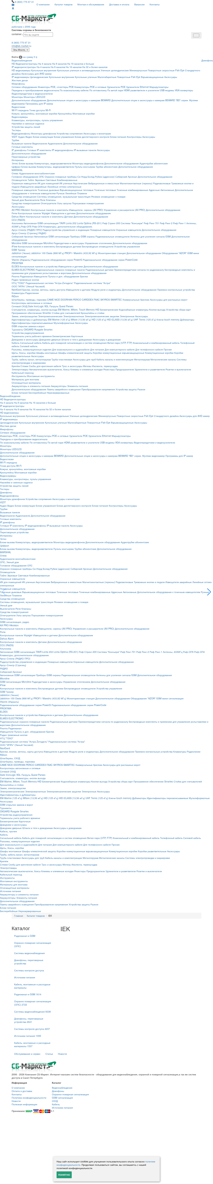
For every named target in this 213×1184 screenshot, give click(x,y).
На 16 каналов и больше (80, 63)
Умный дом (18, 200)
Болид (91, 176)
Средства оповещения (24, 196)
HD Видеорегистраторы (24, 63)
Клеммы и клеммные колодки (86, 369)
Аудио (21, 136)
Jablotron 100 (38, 253)
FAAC (97, 299)
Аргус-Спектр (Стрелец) (25, 233)
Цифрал (16, 166)
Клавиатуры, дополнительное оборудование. (68, 226)
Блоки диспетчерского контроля (92, 136)
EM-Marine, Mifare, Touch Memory (76, 309)
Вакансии (139, 4)
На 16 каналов (74, 67)
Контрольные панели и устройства (39, 266)
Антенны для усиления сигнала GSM (150, 236)
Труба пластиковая (61, 359)
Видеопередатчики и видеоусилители (32, 93)
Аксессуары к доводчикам (107, 339)
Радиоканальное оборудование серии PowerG (56, 259)
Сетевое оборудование (24, 87)
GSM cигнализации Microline (37, 243)
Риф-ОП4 (37, 226)
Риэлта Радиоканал (22, 276)
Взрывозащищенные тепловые (77, 190)
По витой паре (115, 90)
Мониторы (17, 97)
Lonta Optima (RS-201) (89, 223)
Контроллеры (134, 136)
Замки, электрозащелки (24, 316)
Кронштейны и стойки (92, 313)
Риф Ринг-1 (179, 223)
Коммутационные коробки (159, 352)
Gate (30, 306)
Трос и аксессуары (72, 366)
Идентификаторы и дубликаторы (29, 319)
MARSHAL (17, 170)
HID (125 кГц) (99, 319)
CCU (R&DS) (18, 219)
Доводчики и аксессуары (25, 339)
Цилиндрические (39, 77)
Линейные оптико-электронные (64, 186)
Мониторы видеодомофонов (88, 163)
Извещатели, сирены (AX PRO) (86, 210)
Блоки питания (118, 136)
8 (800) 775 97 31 (24, 1)
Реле (42, 200)
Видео (28, 136)
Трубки (15, 140)
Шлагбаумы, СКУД (10, 758)
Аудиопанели (55, 143)
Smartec (48, 329)
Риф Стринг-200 (111, 223)
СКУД (55, 1101)
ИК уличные (65, 183)
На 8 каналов (59, 63)
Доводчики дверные (50, 339)
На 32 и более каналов (94, 67)
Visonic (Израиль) (21, 259)
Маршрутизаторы (158, 87)
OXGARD (29, 329)
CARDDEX (87, 299)
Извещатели (40, 276)
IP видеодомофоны (62, 150)
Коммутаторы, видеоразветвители (53, 163)
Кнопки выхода (157, 309)
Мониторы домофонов (43, 133)
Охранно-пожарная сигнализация (70, 1094)
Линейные (70, 193)
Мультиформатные (64, 322)
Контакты (155, 4)
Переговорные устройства (26, 156)
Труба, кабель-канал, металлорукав (31, 359)
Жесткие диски (20, 80)
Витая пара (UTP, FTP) (119, 342)
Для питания (97, 349)
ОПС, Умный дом (9, 562)
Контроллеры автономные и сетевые (32, 303)
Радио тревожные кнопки (25, 279)
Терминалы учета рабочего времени (32, 336)
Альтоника (17, 223)
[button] (209, 592)
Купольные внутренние (43, 70)
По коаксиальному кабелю (74, 90)
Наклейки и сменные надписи (28, 123)
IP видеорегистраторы (24, 67)
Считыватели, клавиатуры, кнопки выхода (34, 309)
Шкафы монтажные (47, 352)
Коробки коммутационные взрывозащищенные (118, 352)
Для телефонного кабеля (149, 349)
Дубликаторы (187, 319)
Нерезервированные (58, 392)
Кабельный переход (23, 372)
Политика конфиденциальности (29, 1097)
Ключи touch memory (168, 319)
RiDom (15, 296)
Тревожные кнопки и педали (149, 582)
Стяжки (24, 366)
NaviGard (17, 289)
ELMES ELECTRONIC (23, 269)
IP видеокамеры (20, 77)
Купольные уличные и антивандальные (78, 70)
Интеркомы (18, 160)
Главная (18, 915)
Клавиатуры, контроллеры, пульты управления (37, 120)
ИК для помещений (48, 183)
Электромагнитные (73, 316)
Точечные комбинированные (132, 190)
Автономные (167, 190)
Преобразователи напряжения (98, 389)
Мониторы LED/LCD (34, 97)
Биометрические (109, 309)
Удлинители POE (116, 87)
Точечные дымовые (48, 190)
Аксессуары (170, 77)
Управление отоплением (98, 243)
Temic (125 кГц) (147, 319)
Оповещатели (19, 180)
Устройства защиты (126, 389)
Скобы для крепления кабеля (45, 366)
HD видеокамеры (21, 70)
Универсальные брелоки (135, 299)
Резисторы (109, 369)
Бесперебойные (37, 392)
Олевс (15, 173)
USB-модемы (167, 90)
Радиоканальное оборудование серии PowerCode (110, 259)
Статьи (49, 1053)
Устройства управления (127, 246)
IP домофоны (19, 150)
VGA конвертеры (184, 90)
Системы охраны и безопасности (31, 30)
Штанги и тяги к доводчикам (76, 339)
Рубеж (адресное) (105, 176)
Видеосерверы (20, 116)
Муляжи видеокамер (153, 455)
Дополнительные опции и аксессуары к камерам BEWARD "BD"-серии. (150, 100)
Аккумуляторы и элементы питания (31, 386)
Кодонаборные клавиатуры (133, 309)
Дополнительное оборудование (29, 100)
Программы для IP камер (39, 103)
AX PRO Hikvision (21, 210)
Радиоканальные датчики (99, 269)
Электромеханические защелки (102, 316)
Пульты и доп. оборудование (63, 276)
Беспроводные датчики (68, 246)
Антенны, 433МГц (172, 651)
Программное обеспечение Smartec (31, 313)
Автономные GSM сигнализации (51, 236)
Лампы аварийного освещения (64, 389)
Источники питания (10, 891)
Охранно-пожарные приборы (61, 176)
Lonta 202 (71, 223)
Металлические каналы (163, 359)
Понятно (64, 1174)
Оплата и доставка (22, 1091)
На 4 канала (44, 63)
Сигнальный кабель (31, 342)
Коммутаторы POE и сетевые (90, 87)
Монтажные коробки (84, 113)
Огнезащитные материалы (26, 382)
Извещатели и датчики (63, 213)
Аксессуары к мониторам (97, 133)
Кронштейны (65, 113)
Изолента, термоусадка (105, 366)
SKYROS (105, 299)
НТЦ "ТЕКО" (18, 283)
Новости (62, 1053)
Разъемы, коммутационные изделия (31, 349)
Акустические (80, 183)
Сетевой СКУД (19, 306)
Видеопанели (39, 143)
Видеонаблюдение (22, 60)
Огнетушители (48, 203)
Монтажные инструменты (41, 376)
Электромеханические (50, 316)
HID (97, 309)
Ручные (60, 193)
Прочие (168, 349)
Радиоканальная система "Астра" (92, 283)
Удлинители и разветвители (150, 369)
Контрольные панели (29, 213)
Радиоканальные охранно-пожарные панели (60, 269)
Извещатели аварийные (33, 186)
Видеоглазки (18, 106)
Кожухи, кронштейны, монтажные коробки (34, 113)
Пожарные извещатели (24, 190)
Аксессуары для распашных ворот (168, 299)
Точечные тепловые (105, 190)
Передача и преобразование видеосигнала (35, 90)
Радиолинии (32, 293)
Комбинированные (67, 180)
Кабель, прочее (8, 831)
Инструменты (19, 376)
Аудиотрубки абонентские (153, 163)
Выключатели (32, 200)
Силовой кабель (28, 346)
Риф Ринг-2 (166, 223)
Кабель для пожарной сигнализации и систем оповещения (74, 342)
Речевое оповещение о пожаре (108, 196)
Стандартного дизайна (166, 416)
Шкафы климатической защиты (75, 352)
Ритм (14, 213)
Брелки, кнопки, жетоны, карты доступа (43, 289)
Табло (31, 180)
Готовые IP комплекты (39, 150)
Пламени (82, 193)
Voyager (46, 213)
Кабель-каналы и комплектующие (115, 359)
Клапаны (51, 200)
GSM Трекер (18, 249)
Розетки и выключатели (178, 369)
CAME (50, 299)
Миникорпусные (138, 70)
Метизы (87, 366)
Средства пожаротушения (26, 203)
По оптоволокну (98, 90)
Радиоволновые (162, 183)
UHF (135, 319)
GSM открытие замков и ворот (28, 326)
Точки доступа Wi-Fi (40, 110)
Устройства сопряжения (70, 133)
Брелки (84, 276)
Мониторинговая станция (112, 253)
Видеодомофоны (21, 133)
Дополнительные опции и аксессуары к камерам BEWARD (79, 100)
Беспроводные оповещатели (97, 246)
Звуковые (40, 180)
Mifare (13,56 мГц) (81, 319)
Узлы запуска (64, 203)
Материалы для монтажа (25, 379)
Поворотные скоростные (161, 70)
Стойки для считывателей (66, 313)
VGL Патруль (51, 306)
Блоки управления (64, 136)
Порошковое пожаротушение (88, 203)
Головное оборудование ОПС (28, 176)
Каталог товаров (63, 4)
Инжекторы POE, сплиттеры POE (56, 87)
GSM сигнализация (62, 1097)
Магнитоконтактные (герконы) (136, 183)
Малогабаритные (107, 77)
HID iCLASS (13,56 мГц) (120, 319)
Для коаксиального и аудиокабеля (71, 349)
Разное (141, 389)
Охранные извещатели (24, 183)
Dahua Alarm (18, 216)
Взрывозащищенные (152, 77)
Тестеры (16, 130)
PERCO (77, 299)
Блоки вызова (26, 163)
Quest (62, 306)
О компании (43, 4)
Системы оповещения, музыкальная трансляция (64, 196)
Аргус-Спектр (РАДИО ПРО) (27, 229)
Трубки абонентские (107, 166)
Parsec (69, 306)
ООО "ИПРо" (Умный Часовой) (28, 286)
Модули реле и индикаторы (106, 289)
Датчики (68, 216)
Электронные (127, 316)
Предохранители (124, 369)
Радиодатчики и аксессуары (69, 243)
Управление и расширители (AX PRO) (124, 210)
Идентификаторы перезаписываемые (32, 322)
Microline (16, 243)
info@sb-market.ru (21, 46)
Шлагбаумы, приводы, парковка (29, 299)
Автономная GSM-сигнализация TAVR (44, 223)
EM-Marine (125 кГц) (59, 319)
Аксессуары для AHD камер (36, 73)
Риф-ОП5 (26, 226)
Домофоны (6, 492)
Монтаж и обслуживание (90, 4)
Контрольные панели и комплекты (49, 210)
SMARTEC (116, 299)
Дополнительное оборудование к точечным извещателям (168, 592)
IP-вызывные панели (85, 150)
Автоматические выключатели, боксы (49, 369)
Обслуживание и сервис (27, 1053)
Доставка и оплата (119, 4)
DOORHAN (66, 299)
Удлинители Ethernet (137, 87)
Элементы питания (77, 386)
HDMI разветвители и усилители (141, 90)
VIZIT (14, 136)
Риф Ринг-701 (151, 223)
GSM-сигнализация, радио (14, 622)
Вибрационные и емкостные (103, 183)
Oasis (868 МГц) (55, 253)
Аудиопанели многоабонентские (37, 173)
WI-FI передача (20, 110)
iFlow (14, 246)
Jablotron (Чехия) (21, 253)
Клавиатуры (18, 293)
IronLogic (39, 306)
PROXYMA (17, 263)
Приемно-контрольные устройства (176, 289)
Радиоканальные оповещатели (113, 236)
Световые (51, 180)
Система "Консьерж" (132, 223)
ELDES (15, 266)
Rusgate (38, 329)
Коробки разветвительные (152, 851)
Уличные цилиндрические (115, 70)
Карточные (77, 336)
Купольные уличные (86, 77)
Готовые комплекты (22, 146)
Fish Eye (179, 70)
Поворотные (123, 77)
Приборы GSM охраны (82, 236)
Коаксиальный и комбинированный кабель (156, 342)
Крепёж (16, 366)
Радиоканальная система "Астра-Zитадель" (49, 283)
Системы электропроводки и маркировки (147, 858)
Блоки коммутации (43, 136)
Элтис (15, 163)
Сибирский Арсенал (126, 176)
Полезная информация (24, 1104)
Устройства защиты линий (26, 126)
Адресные (154, 190)
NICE (57, 299)
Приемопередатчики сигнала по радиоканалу (139, 269)
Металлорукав (142, 359)
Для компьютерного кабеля (120, 349)
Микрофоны (18, 83)
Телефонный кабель (171, 838)
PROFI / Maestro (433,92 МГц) (81, 253)
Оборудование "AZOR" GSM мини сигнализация (157, 698)
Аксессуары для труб (84, 359)
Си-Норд (82, 176)
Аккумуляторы (58, 386)
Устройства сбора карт (178, 309)
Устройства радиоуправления (28, 332)
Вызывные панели (22, 143)
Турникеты (17, 329)
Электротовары (20, 369)
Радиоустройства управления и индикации (66, 229)
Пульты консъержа (85, 166)
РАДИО (42, 233)
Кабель (15, 342)
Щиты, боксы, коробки (24, 352)
